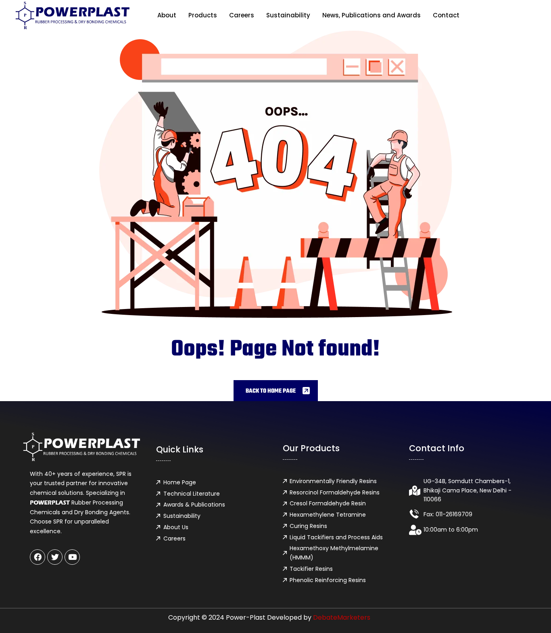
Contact (446, 15)
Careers (241, 15)
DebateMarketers (341, 617)
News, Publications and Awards (371, 15)
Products (202, 15)
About (166, 15)
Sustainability (288, 15)
